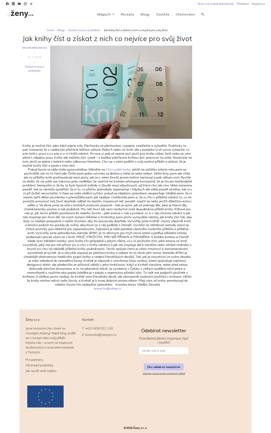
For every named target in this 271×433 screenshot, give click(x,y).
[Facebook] (7, 3)
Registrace (258, 3)
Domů (50, 30)
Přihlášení (243, 3)
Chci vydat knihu (118, 169)
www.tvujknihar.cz (107, 288)
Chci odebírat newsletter (164, 367)
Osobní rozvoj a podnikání (84, 30)
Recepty (127, 14)
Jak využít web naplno (41, 371)
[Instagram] (25, 3)
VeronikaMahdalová (34, 47)
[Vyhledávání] (202, 14)
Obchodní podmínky (39, 365)
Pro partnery (34, 360)
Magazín (104, 14)
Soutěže (162, 14)
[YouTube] (19, 3)
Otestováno (185, 14)
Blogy (145, 14)
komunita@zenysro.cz (100, 335)
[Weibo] (31, 3)
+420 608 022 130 (99, 328)
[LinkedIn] (13, 3)
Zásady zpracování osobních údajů (164, 373)
